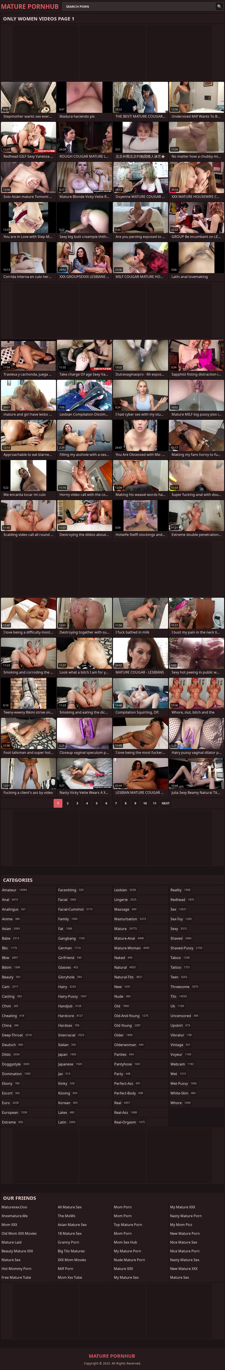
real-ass (125, 1112)
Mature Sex (11, 1259)
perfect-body (128, 1093)
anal (10, 899)
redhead (182, 899)
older (123, 1035)
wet (178, 1073)
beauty (11, 977)
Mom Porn (123, 1207)
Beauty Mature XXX (17, 1251)
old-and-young (131, 1015)
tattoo (180, 967)
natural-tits (128, 977)
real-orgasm (129, 1122)
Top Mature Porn (128, 1224)
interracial (71, 1035)
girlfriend (70, 957)
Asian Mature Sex (72, 1224)
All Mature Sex (70, 1207)
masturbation (130, 919)
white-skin (183, 1093)
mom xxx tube (70, 1277)
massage (125, 909)
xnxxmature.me (15, 1215)
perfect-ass (127, 1083)
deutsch (12, 1044)
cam (10, 986)
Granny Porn (68, 1242)
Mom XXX (9, 1224)
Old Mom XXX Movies (19, 1233)
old (121, 1006)
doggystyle (15, 1064)
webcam (182, 1064)
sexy (179, 928)
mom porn (123, 1215)
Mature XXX (123, 1268)
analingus (14, 909)
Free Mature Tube (16, 1277)
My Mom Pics (181, 1224)
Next (166, 803)
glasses (68, 967)
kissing (67, 1093)
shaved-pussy (186, 948)
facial (67, 899)
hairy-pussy (72, 996)
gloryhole (70, 977)
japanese (70, 1064)
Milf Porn (65, 1268)
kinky (66, 1083)
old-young (127, 1025)
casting (12, 996)
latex (66, 1112)
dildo (11, 1054)
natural (125, 967)
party (122, 1073)
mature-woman (131, 948)
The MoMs (66, 1215)
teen (179, 977)
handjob (69, 1006)
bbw (10, 957)
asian (11, 928)
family (68, 919)
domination (16, 1073)
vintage (181, 1044)
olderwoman (128, 1044)
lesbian (125, 890)
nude (122, 996)
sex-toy (181, 919)
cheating (13, 1015)
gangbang (71, 938)
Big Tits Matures (71, 1251)
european (14, 1112)
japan (67, 1054)
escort (11, 1093)
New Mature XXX (184, 1268)
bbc (9, 948)
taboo (180, 957)
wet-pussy (184, 1083)
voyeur (181, 1054)
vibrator (181, 1035)
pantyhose (127, 1064)
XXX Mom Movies (72, 1259)
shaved (181, 938)
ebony (11, 1083)
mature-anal (129, 938)
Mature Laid (12, 1242)
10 (145, 803)
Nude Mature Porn (129, 1259)
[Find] (219, 6)
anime (11, 919)
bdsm (11, 967)
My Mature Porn (127, 1251)
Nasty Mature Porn (186, 1215)
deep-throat (17, 1035)
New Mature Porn (185, 1233)
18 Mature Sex (70, 1233)
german (69, 948)
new (122, 986)
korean (68, 1102)
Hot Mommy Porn (16, 1268)
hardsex (68, 1025)
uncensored (184, 1015)
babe (10, 938)
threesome (184, 986)
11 (154, 803)
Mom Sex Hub (125, 1242)
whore (181, 1102)
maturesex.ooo (14, 1207)
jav (64, 1073)
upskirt (180, 1025)
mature (125, 928)
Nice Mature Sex (183, 1242)
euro (10, 1102)
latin (66, 1122)
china (10, 1025)
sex (179, 909)
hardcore (70, 1015)
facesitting (70, 890)
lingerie (125, 899)
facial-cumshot (75, 909)
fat (65, 928)
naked (123, 957)
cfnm (10, 1006)
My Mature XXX (182, 1207)
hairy (67, 986)
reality (180, 890)
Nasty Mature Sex (184, 1259)
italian (67, 1044)
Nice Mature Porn (185, 1251)
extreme (12, 1122)
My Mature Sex (126, 1277)
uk (177, 1006)
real (122, 1102)
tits (179, 996)
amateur (14, 890)
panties (124, 1054)
